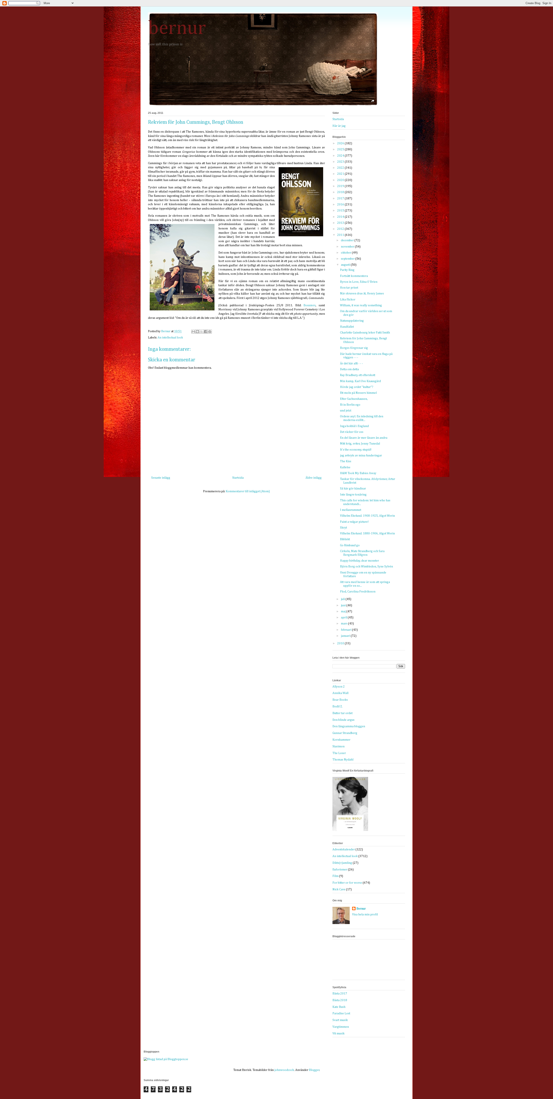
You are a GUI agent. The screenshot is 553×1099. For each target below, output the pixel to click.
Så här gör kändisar (353, 488)
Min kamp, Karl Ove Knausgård (360, 381)
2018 (341, 192)
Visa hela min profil (365, 914)
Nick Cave (338, 889)
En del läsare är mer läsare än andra (363, 437)
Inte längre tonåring (353, 494)
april (344, 617)
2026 (341, 143)
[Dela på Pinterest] (210, 331)
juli (343, 599)
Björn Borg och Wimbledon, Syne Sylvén (366, 566)
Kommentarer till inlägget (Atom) (248, 491)
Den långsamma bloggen (348, 726)
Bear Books (340, 699)
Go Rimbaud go (350, 545)
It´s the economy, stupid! (356, 449)
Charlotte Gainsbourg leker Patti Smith (365, 332)
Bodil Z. (337, 706)
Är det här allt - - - (351, 363)
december (347, 240)
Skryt (343, 527)
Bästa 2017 (339, 993)
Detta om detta (349, 369)
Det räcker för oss (351, 432)
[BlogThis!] (197, 331)
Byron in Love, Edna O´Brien (358, 281)
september (348, 258)
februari (346, 629)
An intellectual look (170, 337)
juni (343, 605)
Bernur (361, 908)
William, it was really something (361, 305)
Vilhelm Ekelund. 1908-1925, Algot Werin (367, 515)
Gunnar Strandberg (344, 733)
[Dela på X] (201, 331)
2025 (341, 149)
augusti (346, 264)
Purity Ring (347, 270)
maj (343, 611)
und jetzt (345, 410)
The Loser (339, 753)
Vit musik (338, 1033)
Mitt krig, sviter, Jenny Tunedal (360, 443)
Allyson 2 (338, 686)
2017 (341, 198)
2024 (341, 155)
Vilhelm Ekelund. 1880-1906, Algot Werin (367, 533)
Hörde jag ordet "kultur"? (356, 387)
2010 (341, 643)
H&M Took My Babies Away (358, 473)
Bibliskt (345, 539)
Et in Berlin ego (350, 404)
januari (346, 635)
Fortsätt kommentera (354, 276)
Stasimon (338, 746)
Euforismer (339, 869)
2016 (341, 204)
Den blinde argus (343, 719)
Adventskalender (343, 849)
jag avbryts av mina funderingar (361, 455)
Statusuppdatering (352, 320)
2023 (341, 161)
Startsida (238, 477)
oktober (346, 252)
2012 (341, 228)
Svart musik (340, 1020)
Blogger (314, 1070)
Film (335, 876)
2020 (341, 180)
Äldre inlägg (313, 477)
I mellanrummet (350, 509)
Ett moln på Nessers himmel (358, 392)
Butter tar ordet (342, 713)
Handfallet (347, 326)
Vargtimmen (340, 1026)
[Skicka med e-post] (193, 331)
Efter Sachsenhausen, (354, 398)
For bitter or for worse (347, 882)
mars (344, 623)
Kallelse (345, 467)
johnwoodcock (284, 1070)
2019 (341, 186)
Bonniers (310, 305)
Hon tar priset (349, 287)
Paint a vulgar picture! (354, 521)
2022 (341, 167)
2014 (341, 216)
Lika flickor (347, 299)
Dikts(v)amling (342, 862)
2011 (341, 235)
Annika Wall (340, 693)
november (348, 246)
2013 (341, 222)
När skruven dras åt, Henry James (362, 293)
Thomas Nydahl (342, 759)
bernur (177, 28)
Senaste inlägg (160, 477)
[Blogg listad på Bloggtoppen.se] (166, 1059)
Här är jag (339, 125)
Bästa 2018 (339, 1000)
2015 (341, 210)
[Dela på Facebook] (205, 331)
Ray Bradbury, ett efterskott (357, 375)
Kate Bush (338, 1006)
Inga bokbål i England (354, 426)
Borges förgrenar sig (354, 347)
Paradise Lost (341, 1013)
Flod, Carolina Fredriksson (357, 591)
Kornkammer (341, 739)
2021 (341, 173)
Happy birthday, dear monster (359, 560)
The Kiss (345, 461)
